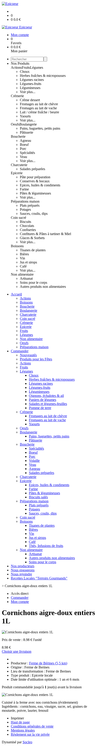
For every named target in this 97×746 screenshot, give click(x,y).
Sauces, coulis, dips (34, 213)
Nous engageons (23, 570)
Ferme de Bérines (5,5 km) (48, 663)
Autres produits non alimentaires (43, 286)
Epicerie (17, 173)
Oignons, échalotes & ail (46, 396)
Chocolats (27, 226)
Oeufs (15, 124)
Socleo (27, 742)
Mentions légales (23, 730)
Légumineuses (30, 88)
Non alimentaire (22, 274)
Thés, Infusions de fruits (46, 546)
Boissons (17, 246)
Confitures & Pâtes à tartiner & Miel (45, 234)
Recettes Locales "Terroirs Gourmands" (39, 578)
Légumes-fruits (30, 84)
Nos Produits (20, 63)
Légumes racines (32, 80)
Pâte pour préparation (35, 177)
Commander (19, 351)
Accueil (16, 294)
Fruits (26, 67)
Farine (24, 189)
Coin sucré (18, 218)
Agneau (25, 140)
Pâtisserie (26, 132)
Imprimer (17, 718)
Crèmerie (17, 96)
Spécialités (27, 153)
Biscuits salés (38, 497)
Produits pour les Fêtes (36, 359)
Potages (25, 209)
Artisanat (26, 278)
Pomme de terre (40, 408)
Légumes (36, 67)
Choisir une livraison (16, 651)
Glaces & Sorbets (32, 238)
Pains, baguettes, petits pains (40, 128)
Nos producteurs (22, 566)
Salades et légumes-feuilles (48, 404)
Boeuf (24, 144)
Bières (24, 254)
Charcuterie (19, 165)
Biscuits (25, 222)
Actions (16, 67)
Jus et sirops (28, 262)
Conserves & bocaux (35, 181)
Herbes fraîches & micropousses (43, 76)
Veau (23, 157)
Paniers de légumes (42, 400)
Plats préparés (29, 205)
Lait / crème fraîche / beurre (39, 112)
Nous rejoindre (21, 574)
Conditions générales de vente (32, 726)
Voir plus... (27, 92)
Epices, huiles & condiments (40, 185)
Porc (23, 149)
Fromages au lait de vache (38, 108)
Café (23, 266)
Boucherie (18, 136)
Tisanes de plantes (33, 250)
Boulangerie (28, 124)
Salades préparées (32, 169)
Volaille (34, 460)
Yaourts (25, 116)
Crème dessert (30, 100)
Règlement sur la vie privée (30, 734)
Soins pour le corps (33, 282)
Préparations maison (25, 201)
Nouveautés (28, 355)
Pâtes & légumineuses (35, 193)
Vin (22, 258)
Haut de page (20, 722)
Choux (25, 71)
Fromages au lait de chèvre (39, 104)
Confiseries (28, 230)
